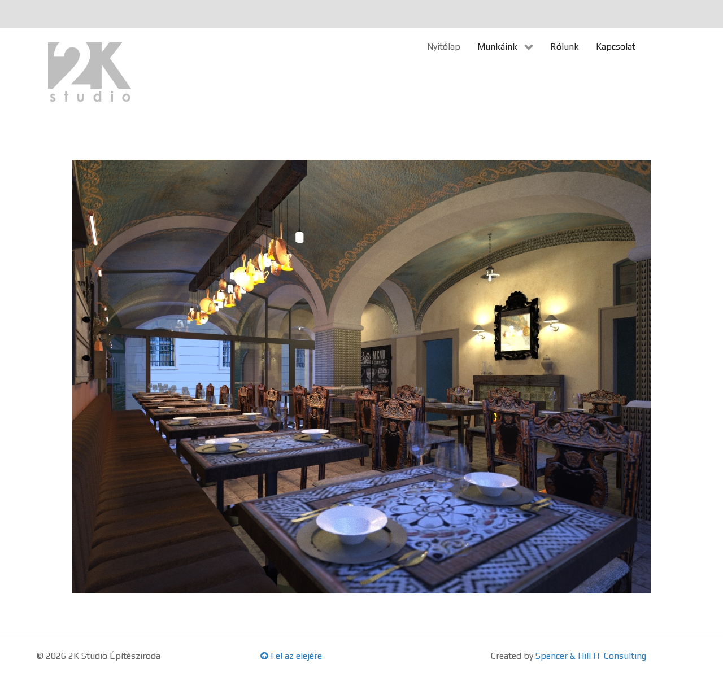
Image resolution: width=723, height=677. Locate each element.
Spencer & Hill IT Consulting (590, 655)
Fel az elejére (295, 655)
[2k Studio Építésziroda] (90, 73)
